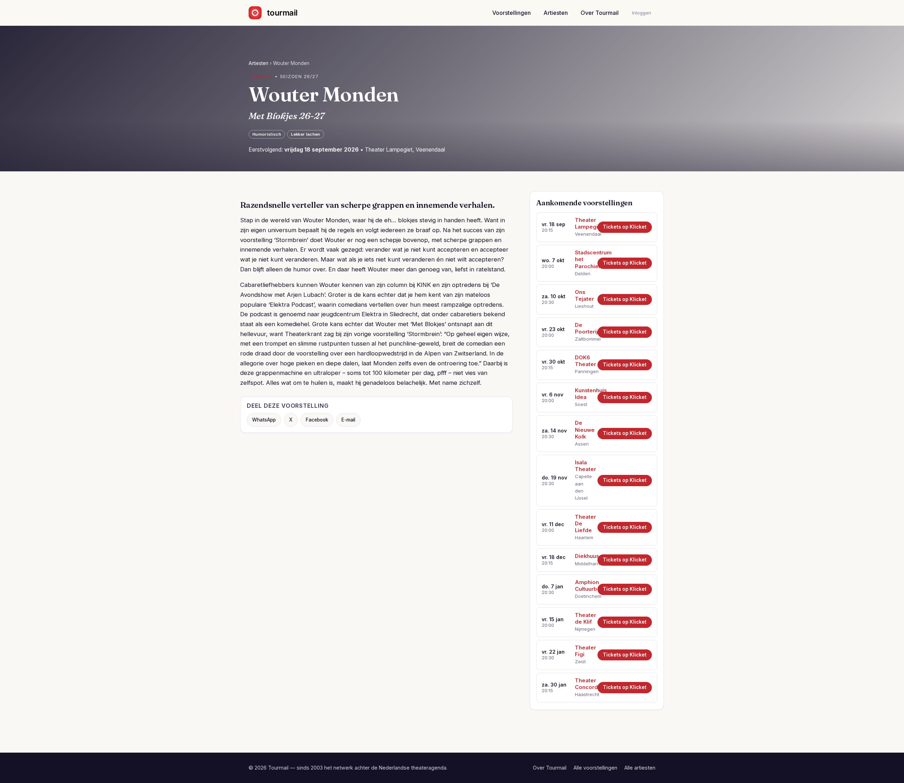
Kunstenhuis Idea (584, 393)
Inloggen (641, 13)
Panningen (584, 371)
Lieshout (584, 306)
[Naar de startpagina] (279, 12)
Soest (581, 404)
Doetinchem (584, 596)
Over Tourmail (600, 12)
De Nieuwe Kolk (584, 430)
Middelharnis (584, 563)
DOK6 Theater (584, 360)
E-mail (348, 420)
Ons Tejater (584, 295)
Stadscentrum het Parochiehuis (584, 259)
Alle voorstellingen (595, 768)
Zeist (580, 661)
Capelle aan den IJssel (583, 487)
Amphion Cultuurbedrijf (584, 585)
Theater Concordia (584, 683)
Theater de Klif (584, 618)
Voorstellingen (511, 12)
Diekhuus (584, 556)
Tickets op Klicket (625, 227)
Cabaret (261, 76)
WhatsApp (264, 420)
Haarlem (584, 537)
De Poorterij (584, 328)
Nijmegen (584, 629)
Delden (582, 273)
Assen (582, 444)
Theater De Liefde (584, 524)
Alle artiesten (639, 768)
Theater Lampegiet (584, 223)
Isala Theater (584, 465)
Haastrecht (584, 694)
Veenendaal (584, 234)
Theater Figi (584, 651)
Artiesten (555, 12)
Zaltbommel (584, 339)
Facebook (317, 420)
